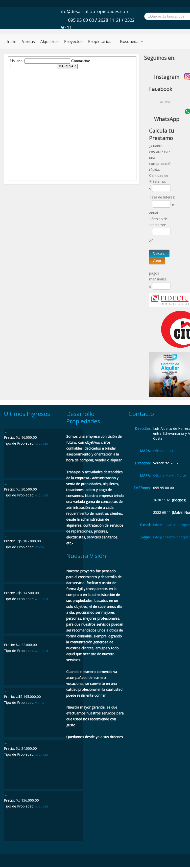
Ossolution (163, 102)
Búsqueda (130, 41)
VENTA (39, 547)
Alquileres (49, 41)
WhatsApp (166, 119)
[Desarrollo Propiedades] (39, 17)
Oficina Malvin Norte (169, 475)
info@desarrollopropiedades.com (93, 11)
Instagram (166, 76)
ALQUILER (41, 443)
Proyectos (73, 41)
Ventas (28, 41)
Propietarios (99, 41)
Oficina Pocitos (165, 450)
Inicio (12, 41)
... (6, 432)
